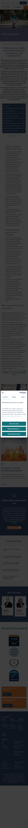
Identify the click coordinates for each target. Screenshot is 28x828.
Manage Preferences (13, 428)
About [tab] (23, 397)
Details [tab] (14, 397)
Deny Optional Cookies (14, 434)
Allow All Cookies (14, 423)
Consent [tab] (5, 397)
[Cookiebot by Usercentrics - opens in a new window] (19, 393)
